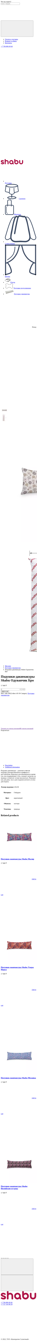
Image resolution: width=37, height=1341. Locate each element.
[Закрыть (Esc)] (1, 1258)
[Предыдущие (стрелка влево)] (17, 1267)
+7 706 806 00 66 (7, 46)
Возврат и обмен (11, 41)
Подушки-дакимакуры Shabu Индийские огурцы (14, 1187)
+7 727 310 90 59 (6, 1304)
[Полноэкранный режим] (6, 1258)
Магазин (8, 666)
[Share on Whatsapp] (16, 762)
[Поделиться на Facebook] (16, 746)
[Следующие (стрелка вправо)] (17, 1283)
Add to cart (5, 691)
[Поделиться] (4, 1258)
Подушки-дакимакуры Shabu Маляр (17, 859)
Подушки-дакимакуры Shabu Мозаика (18, 1078)
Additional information (12, 767)
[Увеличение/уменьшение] (8, 1258)
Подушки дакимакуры (13, 668)
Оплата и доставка (11, 39)
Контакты (8, 43)
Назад (34, 327)
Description (8, 765)
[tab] (20, 765)
